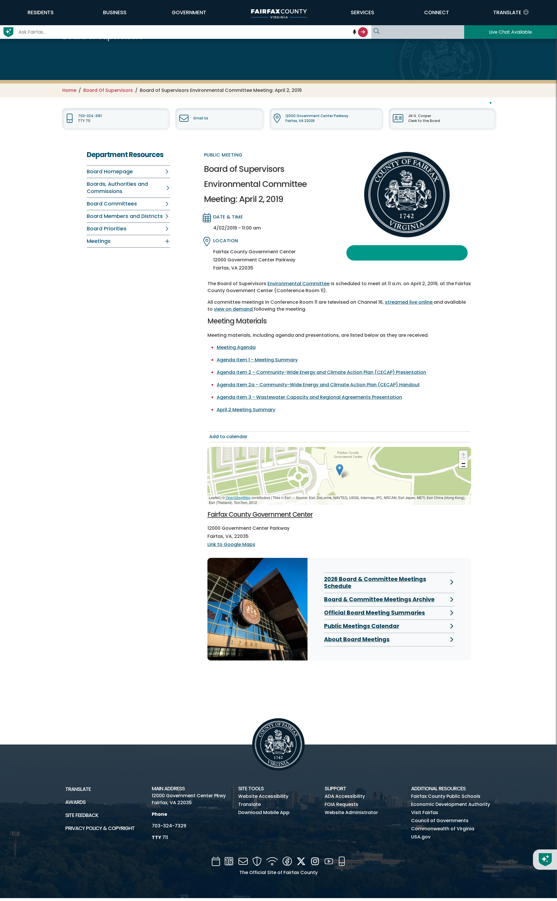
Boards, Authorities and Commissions (117, 188)
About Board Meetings (357, 639)
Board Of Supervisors (108, 90)
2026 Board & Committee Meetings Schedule (375, 582)
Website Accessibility (263, 796)
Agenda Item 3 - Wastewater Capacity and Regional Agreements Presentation (309, 397)
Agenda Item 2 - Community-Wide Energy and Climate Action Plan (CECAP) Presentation (321, 372)
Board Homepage (110, 171)
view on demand (234, 309)
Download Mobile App (264, 812)
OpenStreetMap (238, 497)
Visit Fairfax (424, 812)
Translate (78, 789)
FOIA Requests (341, 804)
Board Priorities (106, 228)
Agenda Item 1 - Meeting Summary (257, 359)
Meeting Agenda (236, 347)
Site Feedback (81, 815)
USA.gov (421, 836)
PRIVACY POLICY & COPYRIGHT (100, 828)
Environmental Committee (298, 283)
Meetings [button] (99, 241)
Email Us (200, 118)
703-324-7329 (169, 825)
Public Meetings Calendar (361, 626)
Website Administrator (351, 812)
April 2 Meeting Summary (246, 409)
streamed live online (409, 302)
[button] (40, 12)
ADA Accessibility (345, 796)
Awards (75, 802)
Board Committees (112, 203)
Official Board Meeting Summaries (374, 613)
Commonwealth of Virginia (442, 828)
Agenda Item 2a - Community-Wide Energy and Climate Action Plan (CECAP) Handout (318, 384)
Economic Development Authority (450, 804)
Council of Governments (440, 820)
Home (69, 90)
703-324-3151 (90, 116)
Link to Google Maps (231, 544)
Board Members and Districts (125, 216)
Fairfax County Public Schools (445, 796)
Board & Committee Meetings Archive (379, 599)
